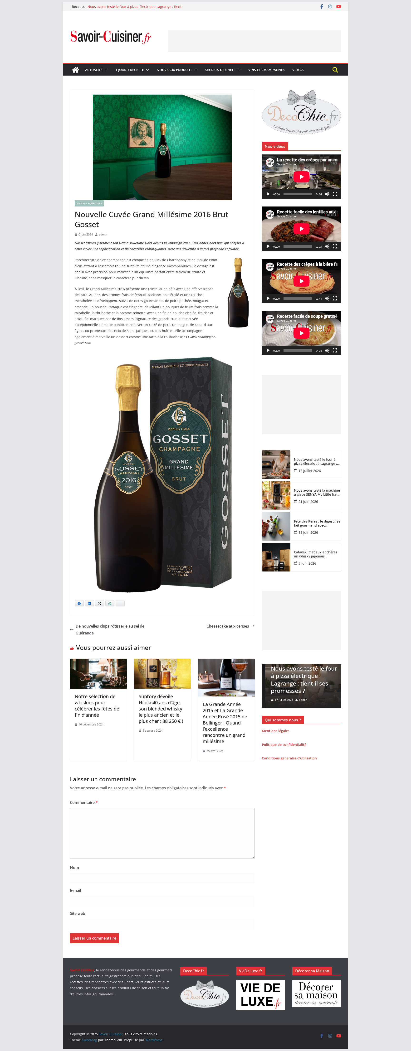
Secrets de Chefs (220, 69)
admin (103, 234)
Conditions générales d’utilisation (289, 758)
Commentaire (84, 802)
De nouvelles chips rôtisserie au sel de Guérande (110, 630)
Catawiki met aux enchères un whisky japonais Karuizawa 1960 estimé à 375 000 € (317, 554)
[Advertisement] (254, 41)
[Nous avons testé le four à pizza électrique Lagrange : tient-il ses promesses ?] (276, 464)
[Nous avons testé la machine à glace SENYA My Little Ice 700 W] (276, 495)
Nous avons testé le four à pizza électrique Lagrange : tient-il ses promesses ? (315, 462)
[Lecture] (268, 194)
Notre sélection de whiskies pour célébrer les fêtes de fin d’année (97, 705)
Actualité (94, 69)
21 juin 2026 (308, 501)
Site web (77, 913)
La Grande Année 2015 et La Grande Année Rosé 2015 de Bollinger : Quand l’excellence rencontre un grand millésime (225, 722)
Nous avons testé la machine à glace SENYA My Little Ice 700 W (317, 493)
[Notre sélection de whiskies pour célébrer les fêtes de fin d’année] (98, 662)
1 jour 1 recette (129, 69)
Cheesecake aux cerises (227, 626)
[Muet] (327, 194)
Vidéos (298, 69)
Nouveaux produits (174, 69)
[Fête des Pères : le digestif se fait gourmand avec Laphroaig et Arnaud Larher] (276, 526)
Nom (74, 867)
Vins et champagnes (266, 69)
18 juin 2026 (308, 532)
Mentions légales (275, 731)
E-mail (75, 890)
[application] (301, 176)
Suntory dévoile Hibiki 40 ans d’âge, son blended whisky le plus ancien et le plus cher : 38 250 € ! (161, 708)
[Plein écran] (335, 194)
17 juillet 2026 (309, 470)
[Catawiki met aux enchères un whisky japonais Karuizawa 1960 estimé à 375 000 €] (276, 557)
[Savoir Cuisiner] (75, 70)
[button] (105, 70)
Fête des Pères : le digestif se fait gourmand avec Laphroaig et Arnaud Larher (317, 523)
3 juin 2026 (307, 563)
